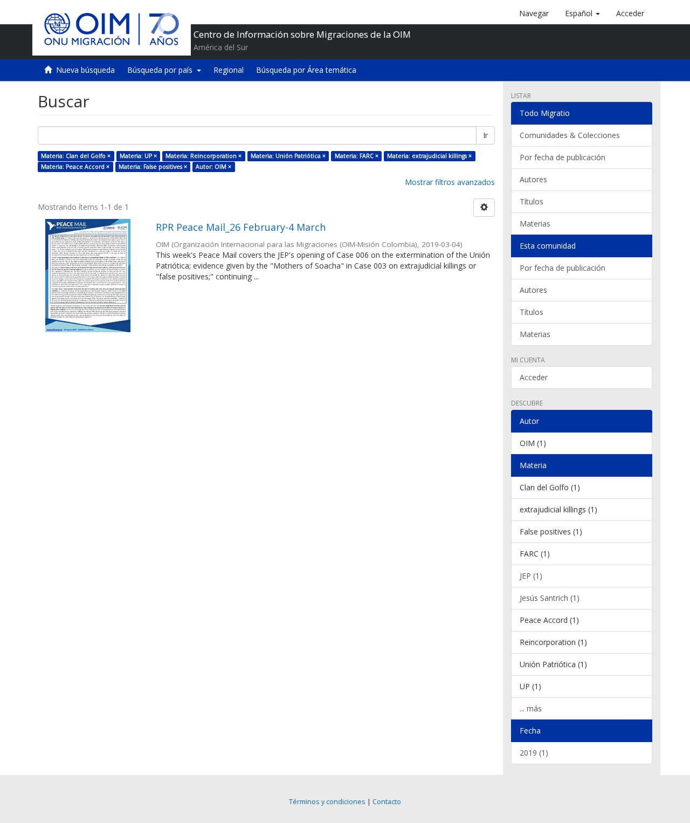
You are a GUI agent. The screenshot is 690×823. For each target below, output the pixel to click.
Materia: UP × (138, 156)
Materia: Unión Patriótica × (288, 156)
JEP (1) (531, 576)
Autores (533, 179)
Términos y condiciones (327, 801)
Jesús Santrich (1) (549, 598)
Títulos (531, 201)
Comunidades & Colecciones (570, 135)
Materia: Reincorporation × (203, 156)
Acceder (534, 377)
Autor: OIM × (213, 166)
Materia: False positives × (153, 166)
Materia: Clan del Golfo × (76, 156)
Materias (535, 223)
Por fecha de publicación (562, 157)
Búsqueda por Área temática (306, 70)
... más (531, 708)
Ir (485, 135)
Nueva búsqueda (85, 70)
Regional (228, 70)
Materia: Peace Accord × (75, 166)
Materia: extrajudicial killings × (429, 156)
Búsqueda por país (162, 70)
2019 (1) (534, 752)
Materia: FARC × (356, 156)
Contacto (386, 801)
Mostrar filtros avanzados (450, 182)
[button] (582, 13)
